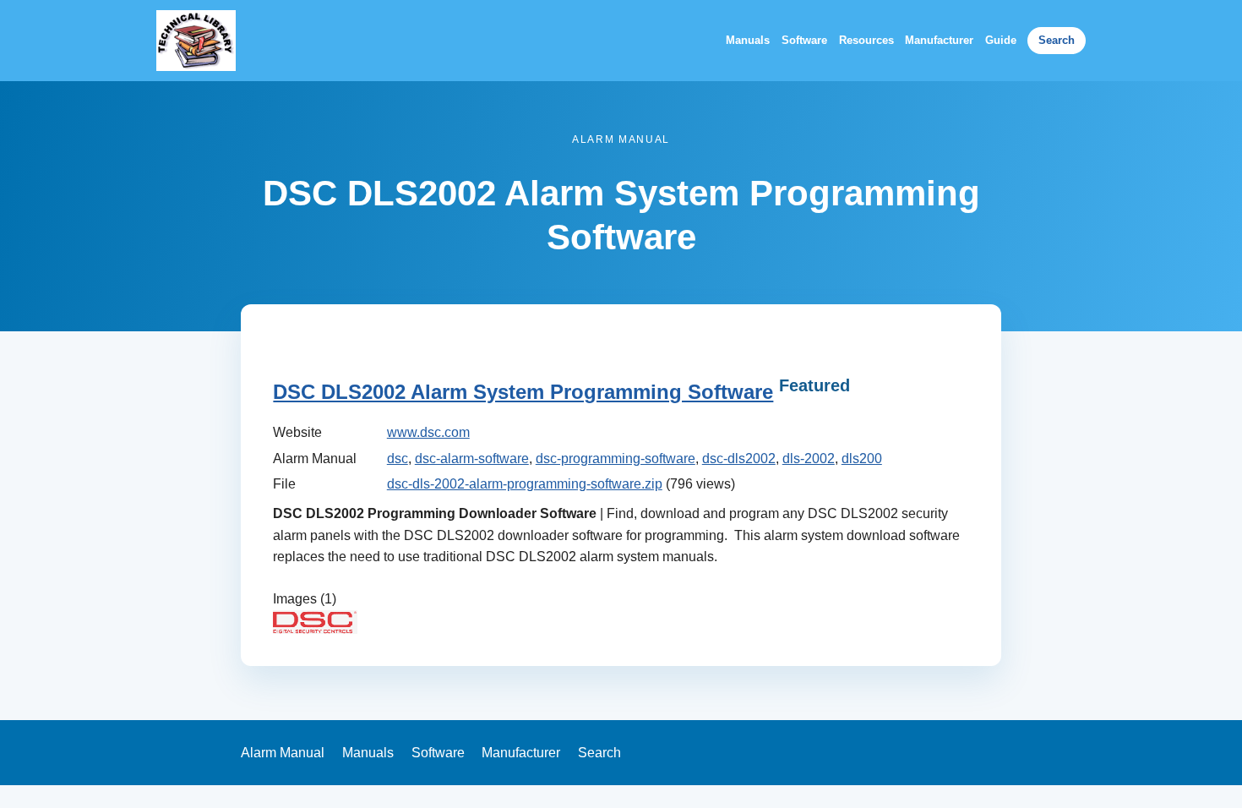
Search (1056, 40)
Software (804, 40)
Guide (1000, 40)
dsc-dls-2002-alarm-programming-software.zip (524, 484)
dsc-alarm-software (472, 458)
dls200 (862, 458)
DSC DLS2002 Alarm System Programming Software (523, 391)
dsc (397, 458)
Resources (866, 40)
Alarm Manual (282, 752)
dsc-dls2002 (739, 458)
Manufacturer (939, 40)
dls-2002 (808, 458)
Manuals (748, 40)
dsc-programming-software (615, 458)
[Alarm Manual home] (196, 40)
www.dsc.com (428, 432)
